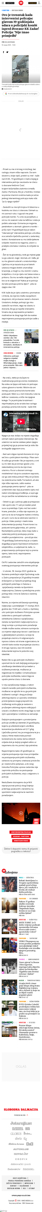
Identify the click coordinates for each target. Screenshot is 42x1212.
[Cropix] (21, 1159)
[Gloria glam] (25, 1138)
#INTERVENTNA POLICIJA (21, 832)
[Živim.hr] (27, 1133)
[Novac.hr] (21, 1154)
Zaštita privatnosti (14, 1183)
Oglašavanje (24, 1185)
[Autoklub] (21, 1148)
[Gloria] (18, 1138)
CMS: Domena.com (27, 1203)
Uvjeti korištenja (19, 1178)
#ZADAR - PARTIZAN (21, 836)
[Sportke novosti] (27, 1128)
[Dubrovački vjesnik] (21, 1164)
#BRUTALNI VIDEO (21, 841)
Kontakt (13, 1185)
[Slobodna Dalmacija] (21, 3)
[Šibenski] (28, 1169)
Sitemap (32, 1188)
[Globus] (16, 1133)
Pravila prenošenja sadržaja (19, 1180)
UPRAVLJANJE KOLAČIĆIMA (21, 1196)
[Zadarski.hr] (14, 1169)
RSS (24, 1188)
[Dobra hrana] (16, 1143)
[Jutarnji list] (21, 1123)
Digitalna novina (13, 1188)
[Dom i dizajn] (29, 1143)
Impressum (28, 1183)
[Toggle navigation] (3, 3)
